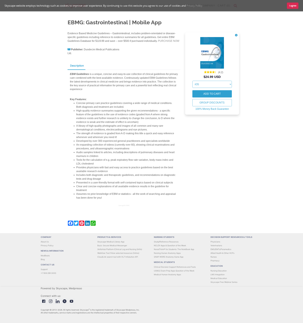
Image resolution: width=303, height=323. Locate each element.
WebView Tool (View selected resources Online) (118, 253)
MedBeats (45, 255)
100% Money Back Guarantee (212, 109)
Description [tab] (77, 65)
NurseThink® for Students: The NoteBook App (174, 249)
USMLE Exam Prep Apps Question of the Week (174, 271)
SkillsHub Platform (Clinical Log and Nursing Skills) (119, 249)
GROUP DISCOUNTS (212, 102)
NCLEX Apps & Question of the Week (170, 245)
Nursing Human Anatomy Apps (167, 253)
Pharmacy (215, 260)
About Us (45, 242)
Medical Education (219, 278)
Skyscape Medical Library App (110, 242)
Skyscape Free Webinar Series (224, 282)
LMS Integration (218, 274)
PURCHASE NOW (168, 41)
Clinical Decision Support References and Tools (175, 267)
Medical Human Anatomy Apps (167, 274)
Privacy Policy (47, 245)
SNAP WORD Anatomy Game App (168, 257)
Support (44, 269)
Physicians (215, 242)
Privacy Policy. (194, 5)
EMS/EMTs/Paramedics (221, 249)
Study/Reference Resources (166, 242)
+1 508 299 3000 (48, 273)
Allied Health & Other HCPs (222, 253)
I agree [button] (292, 5)
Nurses (214, 257)
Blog (43, 259)
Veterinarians (216, 245)
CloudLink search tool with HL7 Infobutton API (117, 257)
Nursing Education (219, 271)
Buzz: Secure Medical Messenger (112, 245)
